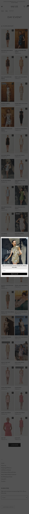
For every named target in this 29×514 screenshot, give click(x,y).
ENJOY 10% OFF (14, 274)
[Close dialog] (27, 238)
